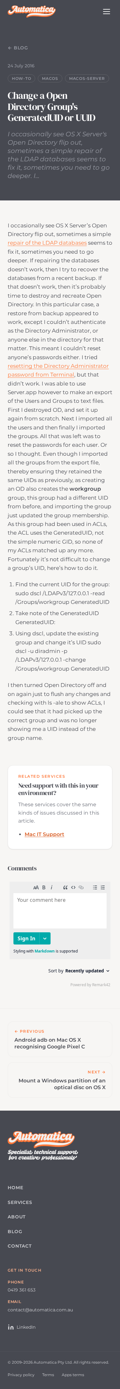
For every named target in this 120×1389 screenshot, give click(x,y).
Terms (48, 1374)
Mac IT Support (44, 834)
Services (20, 1202)
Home (15, 1187)
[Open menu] (106, 11)
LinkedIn (26, 1327)
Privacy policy (21, 1374)
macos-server (87, 78)
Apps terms (73, 1374)
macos (50, 78)
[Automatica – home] (32, 11)
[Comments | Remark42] (60, 935)
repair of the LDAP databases (47, 242)
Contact (20, 1246)
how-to (21, 78)
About (17, 1217)
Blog (15, 1231)
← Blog (18, 48)
